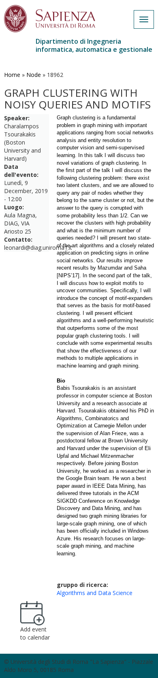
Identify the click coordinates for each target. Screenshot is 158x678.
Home (12, 75)
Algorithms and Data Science (94, 593)
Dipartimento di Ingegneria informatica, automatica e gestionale (94, 45)
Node (33, 75)
